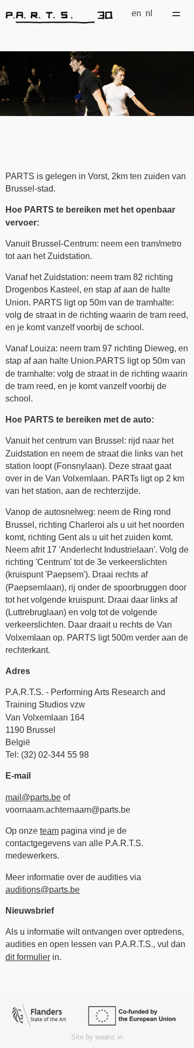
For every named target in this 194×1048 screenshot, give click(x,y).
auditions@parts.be (42, 889)
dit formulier (27, 957)
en (136, 13)
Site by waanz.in (97, 1037)
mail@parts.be (33, 797)
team (49, 830)
